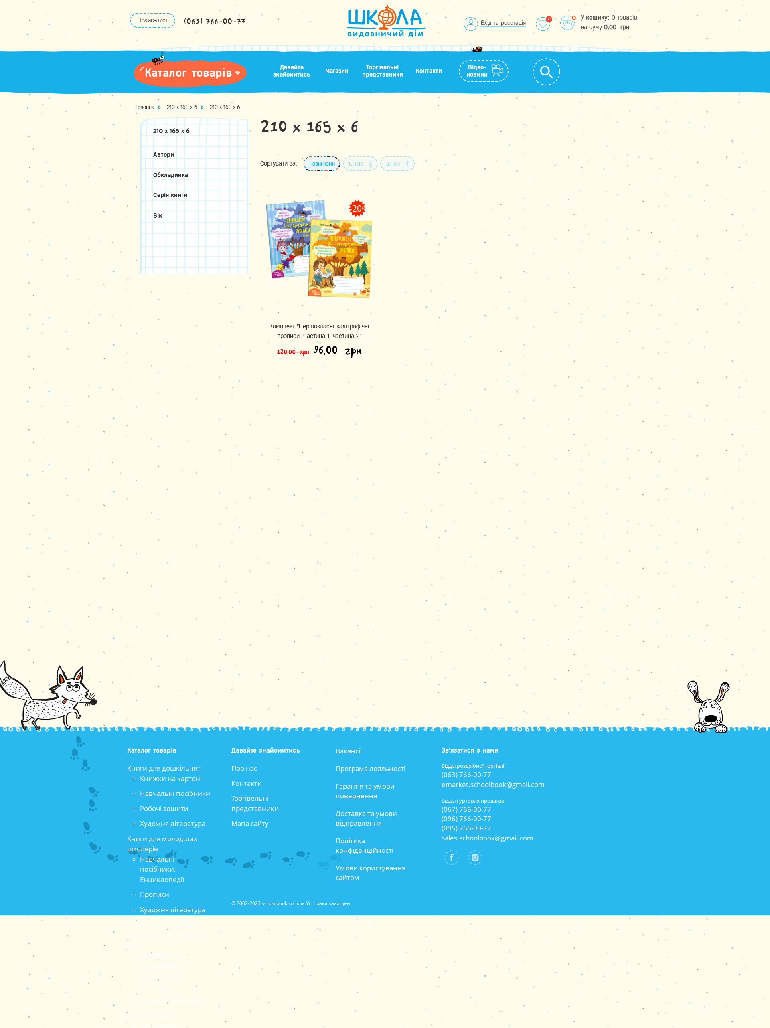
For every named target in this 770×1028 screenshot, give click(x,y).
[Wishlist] (543, 24)
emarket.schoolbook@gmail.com (493, 784)
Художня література (172, 823)
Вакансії (349, 750)
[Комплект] (319, 249)
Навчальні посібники (175, 793)
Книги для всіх (150, 1015)
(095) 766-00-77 (466, 827)
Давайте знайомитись (291, 71)
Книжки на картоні (171, 778)
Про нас (244, 768)
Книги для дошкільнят (164, 768)
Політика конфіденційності (364, 845)
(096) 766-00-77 (466, 818)
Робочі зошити (164, 808)
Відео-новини (477, 71)
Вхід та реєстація (503, 23)
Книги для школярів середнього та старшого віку (167, 934)
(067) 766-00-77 (466, 809)
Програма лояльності (370, 768)
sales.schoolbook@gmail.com (487, 837)
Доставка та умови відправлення (366, 818)
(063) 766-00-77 (214, 22)
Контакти (429, 71)
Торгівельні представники (382, 71)
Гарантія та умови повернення (365, 790)
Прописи (154, 894)
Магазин (337, 71)
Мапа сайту (250, 823)
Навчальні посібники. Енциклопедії (162, 869)
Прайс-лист (152, 20)
